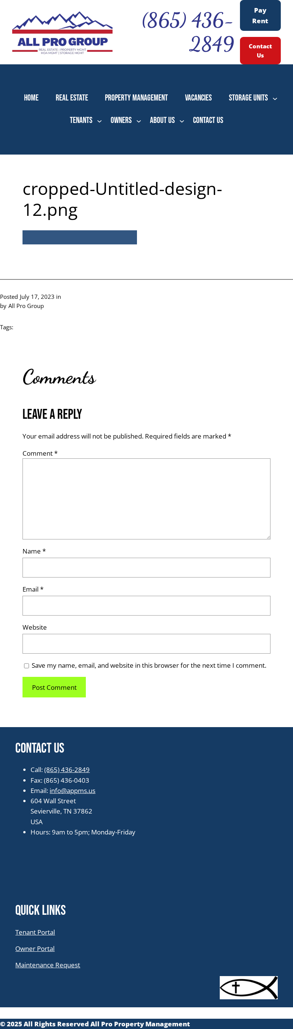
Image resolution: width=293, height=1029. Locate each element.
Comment (40, 453)
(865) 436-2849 (67, 769)
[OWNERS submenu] (138, 120)
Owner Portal (35, 948)
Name (34, 551)
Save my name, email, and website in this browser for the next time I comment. (149, 665)
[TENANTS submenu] (99, 120)
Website (35, 627)
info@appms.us (72, 790)
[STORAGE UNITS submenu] (274, 98)
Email (33, 589)
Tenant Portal (35, 932)
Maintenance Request (47, 964)
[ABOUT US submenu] (181, 120)
